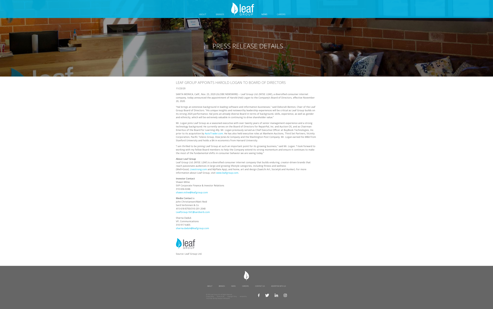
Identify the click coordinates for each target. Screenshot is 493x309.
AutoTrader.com (214, 133)
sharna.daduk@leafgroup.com (192, 228)
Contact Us (260, 286)
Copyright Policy (232, 296)
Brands (220, 14)
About (202, 14)
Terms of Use (220, 296)
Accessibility (243, 296)
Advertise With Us (278, 286)
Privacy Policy (210, 296)
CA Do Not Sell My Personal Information (218, 298)
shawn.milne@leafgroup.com (192, 192)
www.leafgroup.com (227, 172)
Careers (281, 14)
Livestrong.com (198, 169)
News (264, 14)
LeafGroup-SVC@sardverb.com (193, 212)
